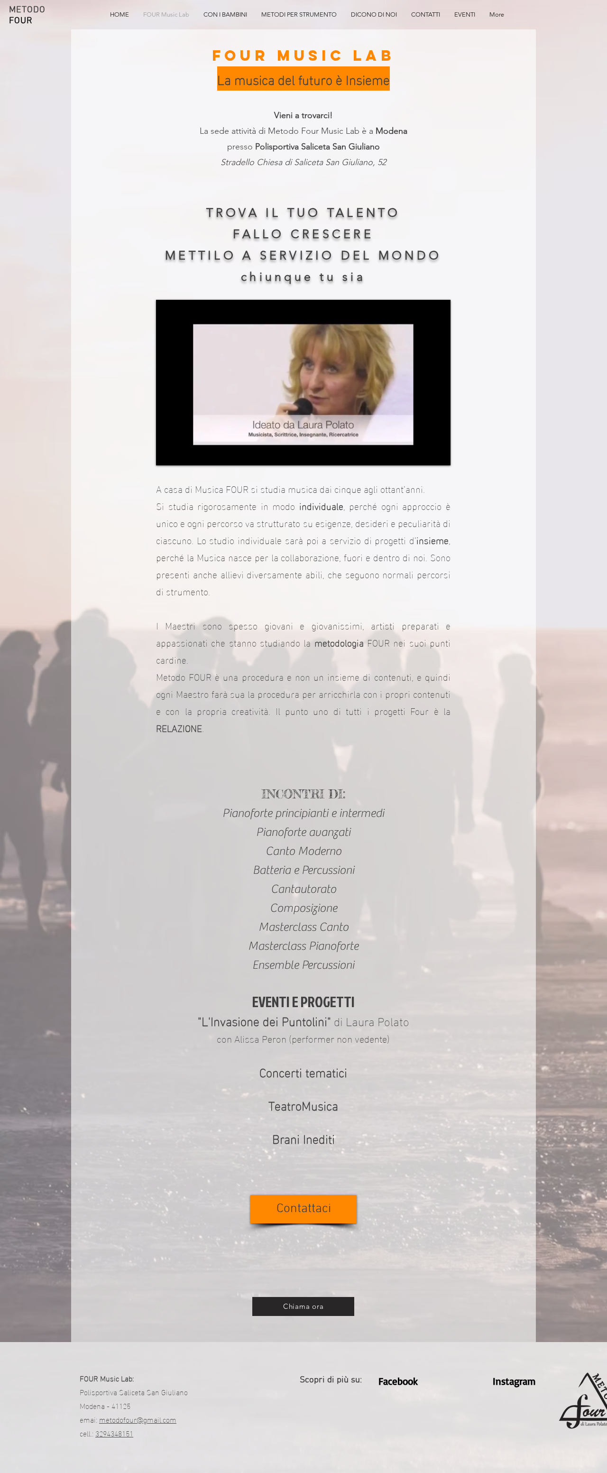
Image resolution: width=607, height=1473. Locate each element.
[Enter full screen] (438, 452)
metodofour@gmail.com (137, 1419)
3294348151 (114, 1433)
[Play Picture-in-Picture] (421, 452)
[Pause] (168, 452)
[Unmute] (184, 452)
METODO (27, 10)
